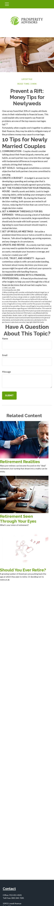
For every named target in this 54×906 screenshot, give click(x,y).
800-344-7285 (17, 898)
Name (5, 338)
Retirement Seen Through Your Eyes (18, 519)
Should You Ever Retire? (23, 570)
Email (4, 355)
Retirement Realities (20, 461)
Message (6, 371)
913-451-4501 (15, 895)
